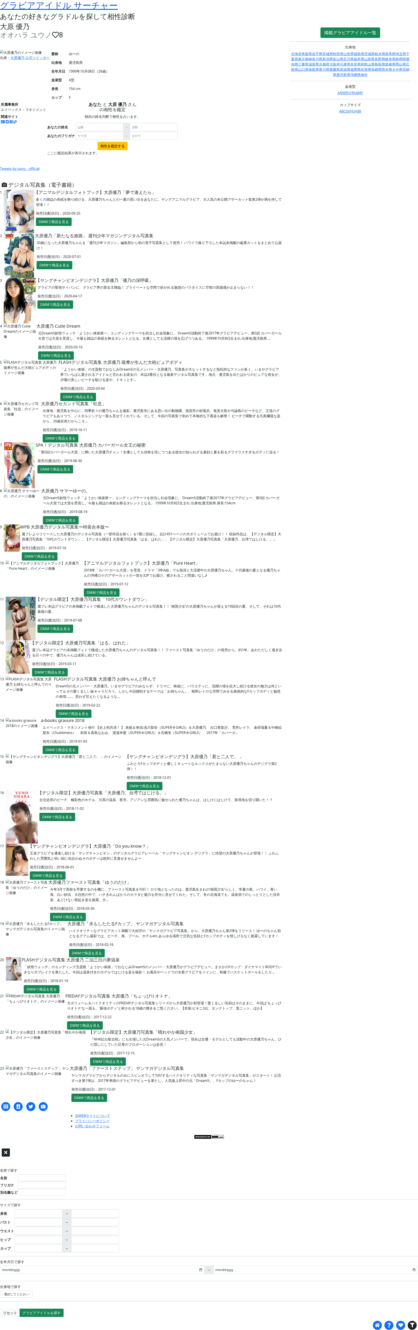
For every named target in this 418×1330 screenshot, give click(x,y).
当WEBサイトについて (92, 1115)
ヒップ (5, 1239)
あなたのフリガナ (61, 135)
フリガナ (7, 1185)
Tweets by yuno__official (20, 168)
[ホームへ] (377, 1325)
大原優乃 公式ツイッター (30, 57)
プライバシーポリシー (92, 1120)
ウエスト (7, 1230)
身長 (3, 1213)
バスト (5, 1222)
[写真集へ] (43, 1106)
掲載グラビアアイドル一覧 (350, 33)
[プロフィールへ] (18, 1106)
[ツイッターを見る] (31, 1106)
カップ (5, 1248)
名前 (3, 1178)
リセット (10, 1312)
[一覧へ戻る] (6, 1106)
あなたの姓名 (57, 127)
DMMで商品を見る (54, 221)
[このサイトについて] (389, 1325)
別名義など (9, 1192)
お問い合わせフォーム (92, 1126)
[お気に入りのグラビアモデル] (400, 1325)
